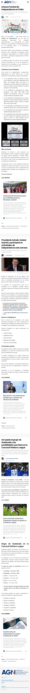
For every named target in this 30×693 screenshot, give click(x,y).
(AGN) (11, 36)
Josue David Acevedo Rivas (12, 458)
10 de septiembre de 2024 (15, 16)
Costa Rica (22, 659)
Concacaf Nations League (12, 659)
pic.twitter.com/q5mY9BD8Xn (14, 310)
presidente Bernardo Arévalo (8, 428)
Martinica (16, 489)
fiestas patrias (24, 226)
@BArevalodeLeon (14, 306)
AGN (7, 16)
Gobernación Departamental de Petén (10, 228)
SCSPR (2, 682)
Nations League (12, 661)
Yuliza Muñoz (9, 255)
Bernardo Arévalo (17, 278)
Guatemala (4, 661)
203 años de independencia (12, 226)
